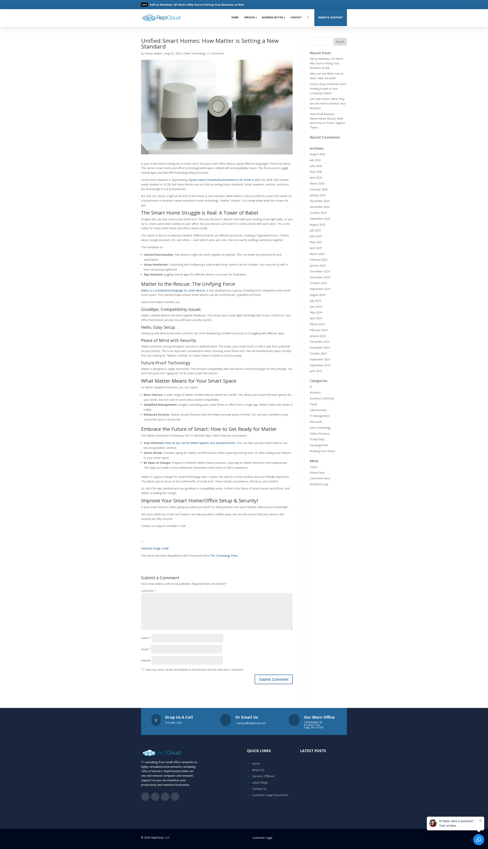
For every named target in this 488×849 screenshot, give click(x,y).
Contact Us (259, 789)
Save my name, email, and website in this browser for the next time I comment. (195, 669)
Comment (148, 591)
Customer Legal (262, 837)
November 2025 (320, 207)
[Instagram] (344, 5)
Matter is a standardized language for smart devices (173, 290)
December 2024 (320, 271)
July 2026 (315, 160)
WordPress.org (319, 484)
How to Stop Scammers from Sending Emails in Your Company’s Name (328, 88)
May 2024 (316, 312)
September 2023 (320, 359)
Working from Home (322, 451)
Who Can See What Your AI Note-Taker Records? (328, 801)
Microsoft (316, 422)
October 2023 (318, 353)
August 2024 (317, 295)
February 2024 (318, 330)
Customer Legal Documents (270, 795)
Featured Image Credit (155, 548)
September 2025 (320, 218)
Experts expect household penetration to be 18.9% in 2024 (225, 180)
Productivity (317, 439)
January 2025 (318, 265)
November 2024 (320, 277)
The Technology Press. (224, 555)
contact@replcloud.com (251, 723)
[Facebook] (321, 5)
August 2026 (317, 154)
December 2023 (320, 341)
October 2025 (318, 213)
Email (145, 649)
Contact (296, 17)
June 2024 (316, 306)
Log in (313, 466)
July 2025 (315, 230)
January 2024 (318, 336)
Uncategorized (319, 445)
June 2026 (316, 166)
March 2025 (317, 254)
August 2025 (317, 224)
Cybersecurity (318, 410)
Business (315, 392)
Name (146, 638)
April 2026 (316, 177)
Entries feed (317, 472)
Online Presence (320, 433)
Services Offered (263, 776)
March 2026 (317, 183)
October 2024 (318, 283)
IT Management (320, 416)
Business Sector (272, 17)
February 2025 (318, 259)
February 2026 (318, 189)
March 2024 (317, 324)
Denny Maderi (153, 53)
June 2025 (316, 236)
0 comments (216, 53)
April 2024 (316, 318)
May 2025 (316, 242)
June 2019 (316, 371)
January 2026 (318, 195)
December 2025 (320, 201)
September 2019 (320, 365)
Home (234, 17)
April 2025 (316, 248)
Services (249, 17)
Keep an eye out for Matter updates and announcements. (200, 443)
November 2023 (320, 347)
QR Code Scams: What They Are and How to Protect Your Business (328, 103)
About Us (258, 770)
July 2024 (315, 300)
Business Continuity (322, 398)
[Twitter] (329, 5)
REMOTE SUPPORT (330, 17)
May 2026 (316, 171)
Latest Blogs (260, 782)
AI (311, 386)
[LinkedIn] (336, 5)
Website (146, 660)
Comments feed (320, 478)
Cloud (313, 404)
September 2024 (320, 289)
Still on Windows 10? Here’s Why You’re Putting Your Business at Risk (326, 63)
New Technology (194, 53)
